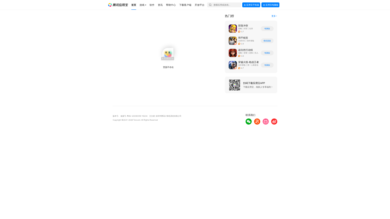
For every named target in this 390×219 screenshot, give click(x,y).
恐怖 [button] (251, 53)
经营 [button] (245, 28)
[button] (118, 5)
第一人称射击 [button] (252, 65)
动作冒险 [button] (250, 41)
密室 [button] (245, 53)
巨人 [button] (256, 53)
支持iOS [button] (241, 41)
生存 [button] (251, 28)
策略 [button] (240, 28)
